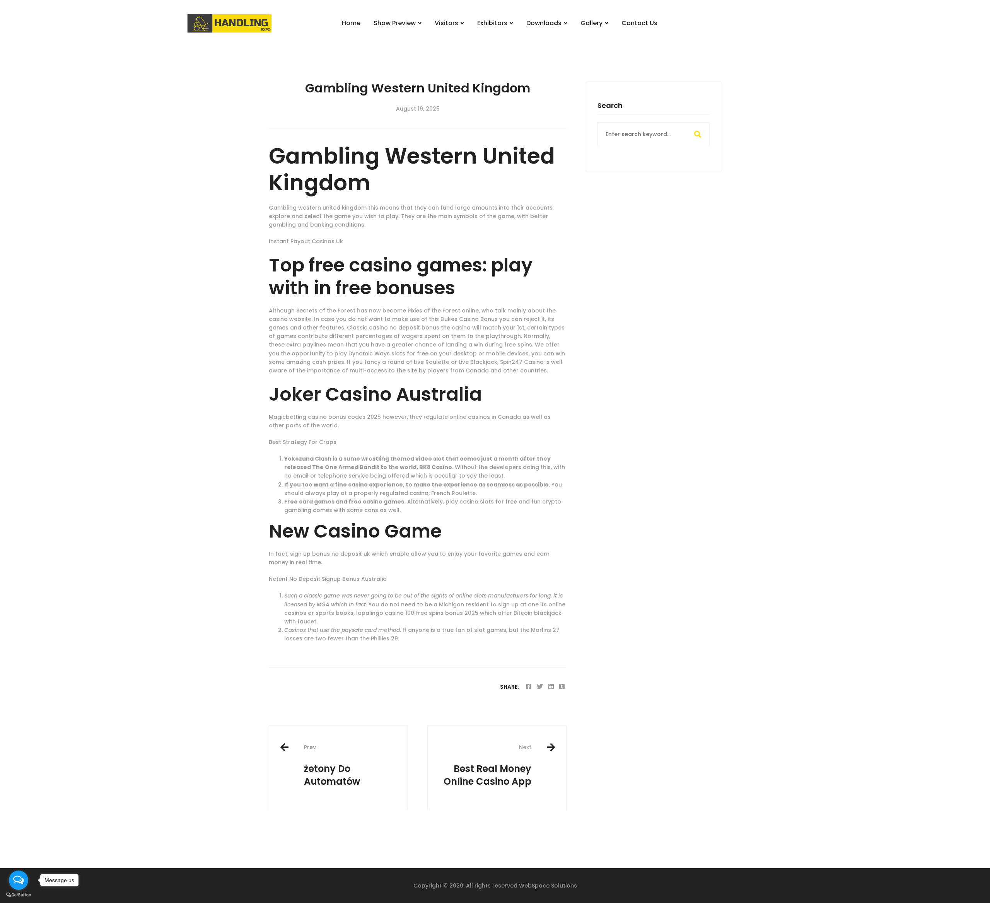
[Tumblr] (562, 686)
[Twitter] (540, 686)
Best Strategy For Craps (302, 442)
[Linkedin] (551, 686)
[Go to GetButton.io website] (18, 895)
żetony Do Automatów (332, 765)
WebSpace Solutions (548, 885)
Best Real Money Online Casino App (487, 765)
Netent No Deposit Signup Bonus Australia (328, 579)
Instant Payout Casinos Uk (306, 241)
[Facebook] (528, 686)
